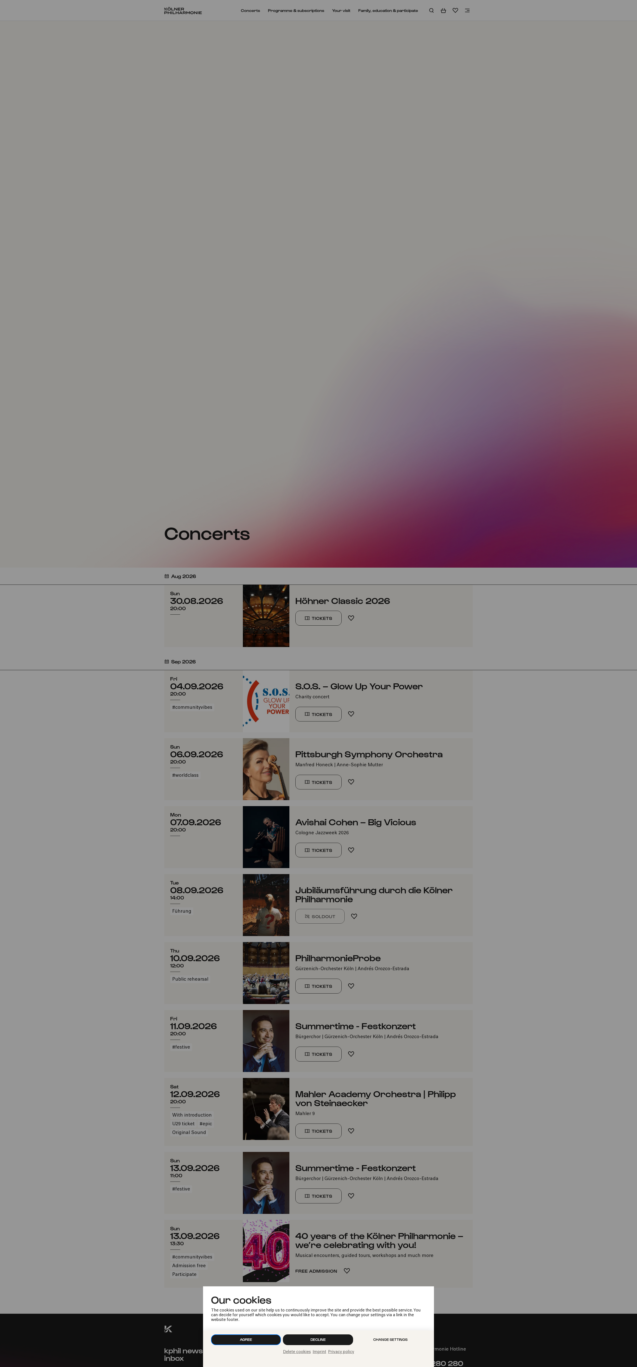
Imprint (319, 1352)
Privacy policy (341, 1352)
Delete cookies (297, 1352)
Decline (318, 1339)
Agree (246, 1339)
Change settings (390, 1339)
